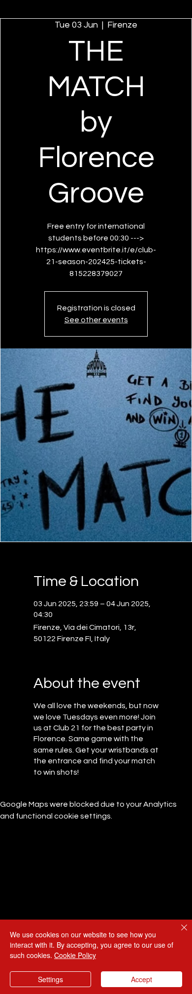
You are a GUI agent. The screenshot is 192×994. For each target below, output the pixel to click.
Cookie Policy (75, 955)
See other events (96, 320)
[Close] (178, 933)
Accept (141, 979)
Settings (50, 979)
